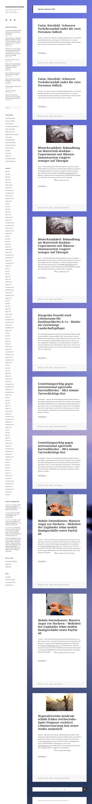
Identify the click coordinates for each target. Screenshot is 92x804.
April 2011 (8, 470)
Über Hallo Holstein (10, 158)
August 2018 (8, 233)
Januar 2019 (8, 220)
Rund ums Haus (9, 148)
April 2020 (8, 179)
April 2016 (8, 309)
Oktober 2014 (8, 357)
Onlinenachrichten (14, 6)
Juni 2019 (7, 206)
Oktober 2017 (8, 260)
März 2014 (8, 376)
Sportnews (8, 153)
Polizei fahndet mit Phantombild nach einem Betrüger (13, 73)
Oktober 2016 (8, 292)
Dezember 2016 (9, 287)
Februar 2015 (8, 346)
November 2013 (9, 387)
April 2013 (8, 406)
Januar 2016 (8, 317)
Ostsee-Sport (8, 137)
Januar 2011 (8, 478)
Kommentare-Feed (10, 582)
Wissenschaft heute (10, 161)
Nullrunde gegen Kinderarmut (13, 86)
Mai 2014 (7, 371)
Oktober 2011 (8, 454)
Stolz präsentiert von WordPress (59, 800)
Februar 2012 (8, 443)
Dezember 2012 (9, 416)
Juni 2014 (7, 368)
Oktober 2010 (8, 486)
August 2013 (8, 395)
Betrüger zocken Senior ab (12, 59)
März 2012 (8, 440)
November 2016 (9, 290)
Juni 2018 (7, 239)
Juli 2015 (7, 333)
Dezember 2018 (9, 223)
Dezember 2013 (9, 384)
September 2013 (9, 392)
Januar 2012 (8, 446)
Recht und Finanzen (10, 142)
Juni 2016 (7, 303)
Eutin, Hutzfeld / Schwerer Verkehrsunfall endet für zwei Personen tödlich (59, 29)
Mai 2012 (7, 435)
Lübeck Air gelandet (10, 91)
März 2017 (8, 279)
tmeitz (52, 63)
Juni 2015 (7, 336)
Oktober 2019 (8, 196)
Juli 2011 (7, 462)
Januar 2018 (8, 252)
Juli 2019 (7, 204)
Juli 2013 (7, 397)
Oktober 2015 (8, 325)
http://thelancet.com (44, 745)
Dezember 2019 (9, 190)
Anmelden (8, 577)
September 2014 (9, 360)
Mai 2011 (7, 467)
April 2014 (8, 373)
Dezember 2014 (9, 352)
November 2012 (9, 419)
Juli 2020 (7, 171)
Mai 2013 (7, 403)
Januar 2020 (8, 187)
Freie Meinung (9, 123)
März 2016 (8, 311)
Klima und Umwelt (10, 129)
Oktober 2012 (8, 422)
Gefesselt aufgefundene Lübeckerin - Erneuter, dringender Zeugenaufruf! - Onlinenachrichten (13, 540)
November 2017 (9, 258)
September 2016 (9, 295)
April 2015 (8, 341)
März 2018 (8, 247)
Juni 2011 (7, 465)
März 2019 (8, 214)
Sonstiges (7, 150)
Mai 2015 (7, 338)
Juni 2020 (7, 174)
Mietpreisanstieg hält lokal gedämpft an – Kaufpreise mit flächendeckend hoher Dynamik (13, 66)
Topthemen (8, 156)
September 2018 (9, 231)
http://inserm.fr (70, 173)
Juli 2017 (7, 268)
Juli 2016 (7, 301)
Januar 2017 (8, 284)
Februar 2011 (8, 475)
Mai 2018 (7, 241)
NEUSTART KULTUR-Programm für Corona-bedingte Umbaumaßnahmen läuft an (12, 96)
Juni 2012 (7, 432)
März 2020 (8, 182)
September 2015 (9, 327)
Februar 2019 (8, 217)
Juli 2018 (7, 236)
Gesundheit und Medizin (11, 126)
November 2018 (9, 225)
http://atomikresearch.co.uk (50, 546)
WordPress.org (9, 585)
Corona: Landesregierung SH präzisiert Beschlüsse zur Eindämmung (12, 515)
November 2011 (9, 451)
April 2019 (8, 212)
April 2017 (8, 276)
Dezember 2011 (9, 449)
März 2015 (8, 344)
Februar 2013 (8, 411)
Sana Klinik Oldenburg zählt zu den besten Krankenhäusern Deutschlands (13, 32)
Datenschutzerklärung (11, 561)
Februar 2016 (8, 314)
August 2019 (8, 201)
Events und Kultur (10, 121)
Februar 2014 (8, 379)
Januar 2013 (8, 414)
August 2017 (8, 266)
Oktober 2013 (8, 389)
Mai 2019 (7, 209)
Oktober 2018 (8, 228)
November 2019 (9, 193)
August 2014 (8, 362)
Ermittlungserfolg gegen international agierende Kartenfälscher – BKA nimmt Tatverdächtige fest (58, 388)
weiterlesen (42, 53)
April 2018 (8, 244)
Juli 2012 (7, 430)
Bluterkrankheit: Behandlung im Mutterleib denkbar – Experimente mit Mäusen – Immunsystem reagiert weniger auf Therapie (59, 154)
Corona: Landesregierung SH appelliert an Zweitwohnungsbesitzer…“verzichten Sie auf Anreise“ (13, 507)
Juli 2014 (7, 365)
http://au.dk (47, 741)
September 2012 (9, 424)
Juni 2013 (7, 400)
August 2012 (8, 427)
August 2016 (8, 298)
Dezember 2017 (9, 255)
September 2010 (9, 489)
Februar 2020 (8, 185)
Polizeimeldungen (10, 140)
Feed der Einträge (10, 579)
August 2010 (8, 492)
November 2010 (9, 484)
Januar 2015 (8, 349)
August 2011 (8, 459)
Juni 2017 (7, 271)
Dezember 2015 (9, 319)
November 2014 (9, 354)
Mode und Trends (10, 132)
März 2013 (8, 408)
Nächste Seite (84, 789)
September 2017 (9, 263)
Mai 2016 (7, 306)
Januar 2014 (8, 381)
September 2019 (9, 198)
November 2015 (9, 322)
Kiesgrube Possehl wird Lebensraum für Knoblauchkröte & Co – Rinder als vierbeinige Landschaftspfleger (59, 321)
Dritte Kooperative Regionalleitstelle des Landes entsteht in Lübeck (12, 80)
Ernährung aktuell (10, 118)
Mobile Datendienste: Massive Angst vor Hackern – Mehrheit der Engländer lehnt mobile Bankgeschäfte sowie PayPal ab (59, 527)
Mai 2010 (7, 494)
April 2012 (8, 438)
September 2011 (9, 457)
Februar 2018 (8, 249)
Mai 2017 (7, 274)
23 (65, 789)
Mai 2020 (7, 177)
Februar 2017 (8, 282)
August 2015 (8, 330)
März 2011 (8, 473)
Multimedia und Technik (11, 134)
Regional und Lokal (10, 145)
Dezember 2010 (9, 481)
